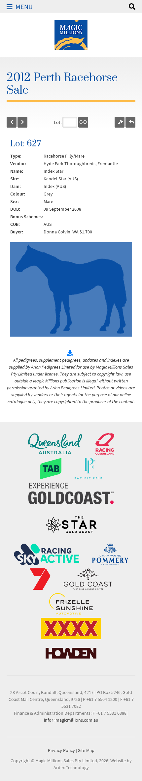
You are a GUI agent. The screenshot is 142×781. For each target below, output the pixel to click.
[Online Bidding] (119, 122)
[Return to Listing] (130, 122)
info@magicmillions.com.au (71, 720)
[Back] (12, 122)
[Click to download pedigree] (71, 353)
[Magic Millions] (71, 34)
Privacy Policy (61, 750)
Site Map (86, 750)
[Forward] (22, 122)
